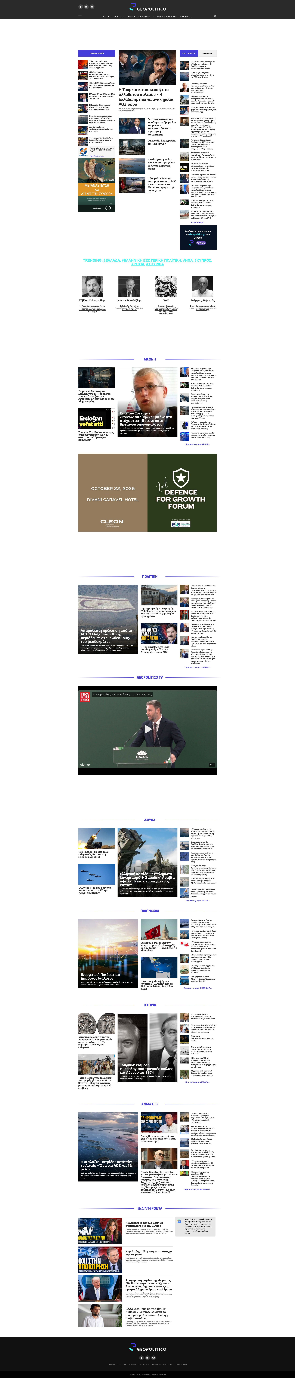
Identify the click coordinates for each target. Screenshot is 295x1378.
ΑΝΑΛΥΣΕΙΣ (186, 16)
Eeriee (163, 1374)
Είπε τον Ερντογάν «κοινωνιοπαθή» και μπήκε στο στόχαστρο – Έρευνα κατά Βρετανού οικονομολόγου (166, 309)
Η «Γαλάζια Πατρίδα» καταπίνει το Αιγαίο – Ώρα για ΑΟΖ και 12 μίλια (129, 308)
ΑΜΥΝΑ (131, 16)
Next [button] (110, 208)
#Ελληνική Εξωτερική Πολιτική (151, 260)
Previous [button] (106, 208)
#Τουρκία (155, 264)
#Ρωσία (137, 264)
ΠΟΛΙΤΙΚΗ (119, 16)
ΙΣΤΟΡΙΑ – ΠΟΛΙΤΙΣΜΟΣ (165, 16)
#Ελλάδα (111, 260)
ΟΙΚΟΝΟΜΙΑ (144, 16)
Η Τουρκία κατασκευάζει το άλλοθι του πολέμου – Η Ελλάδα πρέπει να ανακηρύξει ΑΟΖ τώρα (92, 309)
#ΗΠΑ (188, 260)
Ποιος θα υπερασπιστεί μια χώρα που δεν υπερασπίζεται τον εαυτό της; (202, 308)
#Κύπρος (202, 260)
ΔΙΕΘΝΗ (107, 16)
